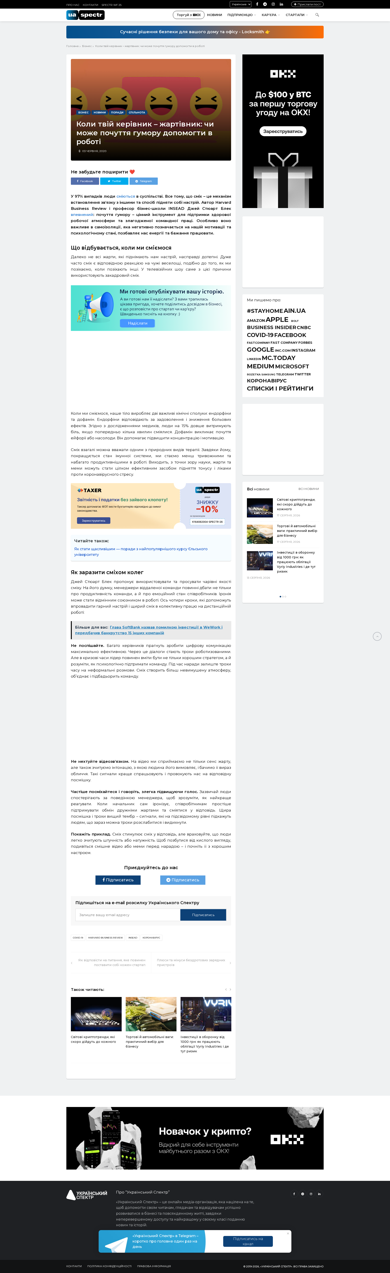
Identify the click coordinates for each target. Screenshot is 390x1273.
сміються (125, 196)
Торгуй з (184, 15)
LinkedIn (254, 359)
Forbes (305, 342)
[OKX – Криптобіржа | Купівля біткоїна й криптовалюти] (283, 207)
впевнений (82, 214)
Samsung (268, 375)
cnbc (304, 327)
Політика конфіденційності (109, 1266)
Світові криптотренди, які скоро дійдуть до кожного (296, 504)
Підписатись (119, 880)
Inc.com (283, 350)
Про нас (72, 5)
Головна (72, 46)
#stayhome (265, 311)
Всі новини (309, 489)
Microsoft (292, 366)
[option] (96, 1022)
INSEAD (132, 937)
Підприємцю (240, 15)
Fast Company (284, 342)
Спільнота (137, 112)
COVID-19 (78, 937)
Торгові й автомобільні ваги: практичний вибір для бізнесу (150, 1041)
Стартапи (295, 15)
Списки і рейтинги (280, 388)
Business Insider (271, 327)
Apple (277, 319)
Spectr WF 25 (111, 5)
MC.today (278, 358)
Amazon (256, 321)
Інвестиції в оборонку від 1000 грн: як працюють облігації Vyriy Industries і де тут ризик (296, 561)
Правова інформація (154, 1266)
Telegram (285, 374)
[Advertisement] (151, 368)
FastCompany (258, 343)
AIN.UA (295, 311)
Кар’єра (269, 15)
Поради (117, 112)
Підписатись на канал (248, 1241)
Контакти (90, 5)
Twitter (303, 374)
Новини (214, 15)
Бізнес (87, 46)
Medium (260, 366)
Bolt (295, 321)
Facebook (290, 335)
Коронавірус (151, 937)
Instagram (303, 350)
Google (260, 350)
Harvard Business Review (105, 937)
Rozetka (254, 374)
